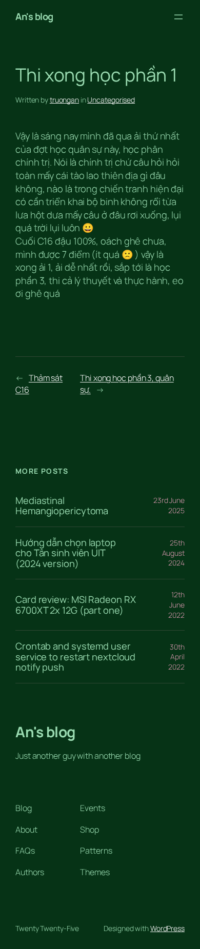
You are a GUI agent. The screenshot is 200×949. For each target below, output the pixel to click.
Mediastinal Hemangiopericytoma (61, 505)
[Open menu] (178, 17)
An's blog (34, 16)
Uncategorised (111, 100)
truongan (64, 100)
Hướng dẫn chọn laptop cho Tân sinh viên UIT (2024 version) (65, 553)
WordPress (167, 928)
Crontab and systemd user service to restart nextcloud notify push (75, 657)
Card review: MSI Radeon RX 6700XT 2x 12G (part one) (75, 604)
